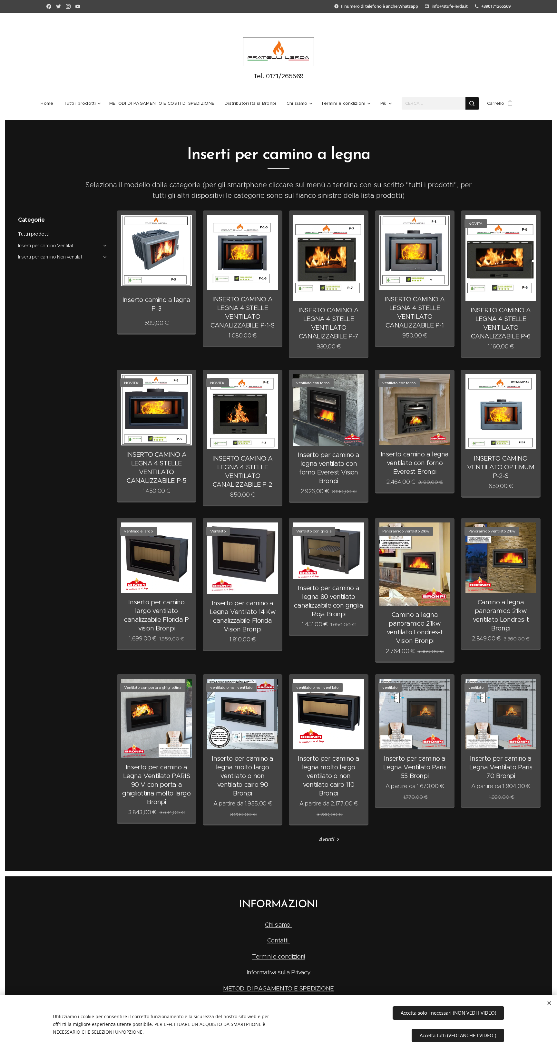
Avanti (326, 839)
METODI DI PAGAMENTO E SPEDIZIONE (278, 988)
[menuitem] (49, 103)
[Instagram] (68, 6)
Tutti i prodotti (33, 234)
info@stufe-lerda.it (450, 6)
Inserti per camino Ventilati (46, 246)
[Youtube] (78, 6)
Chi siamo (278, 924)
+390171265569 (496, 6)
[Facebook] (49, 6)
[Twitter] (58, 6)
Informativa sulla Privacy (279, 972)
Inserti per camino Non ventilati (50, 257)
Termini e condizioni (278, 956)
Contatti (278, 940)
